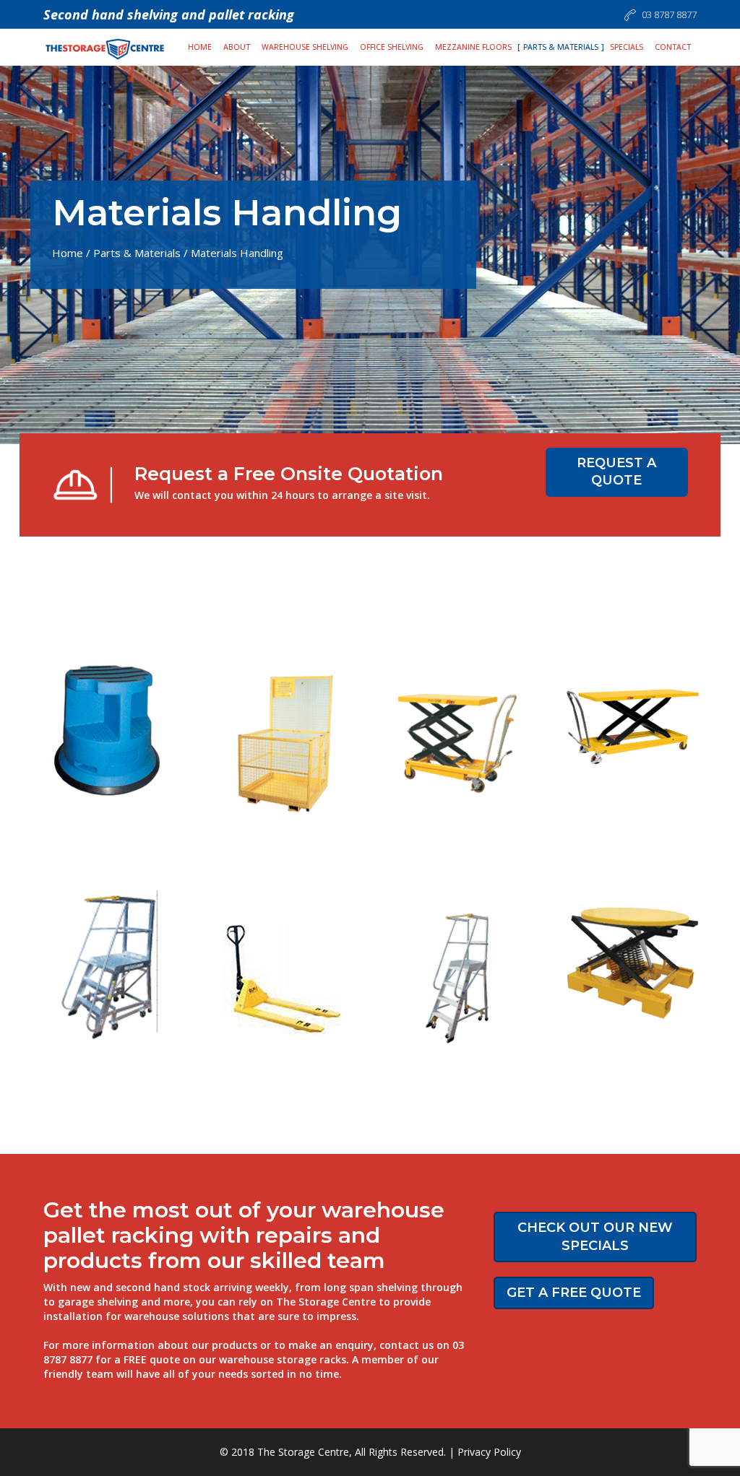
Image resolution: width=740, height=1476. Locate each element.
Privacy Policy (489, 1452)
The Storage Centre (303, 1452)
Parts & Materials (560, 47)
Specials (626, 47)
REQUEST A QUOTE (616, 471)
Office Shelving (391, 47)
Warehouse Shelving (305, 47)
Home (200, 47)
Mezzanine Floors (473, 47)
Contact (673, 47)
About (236, 47)
